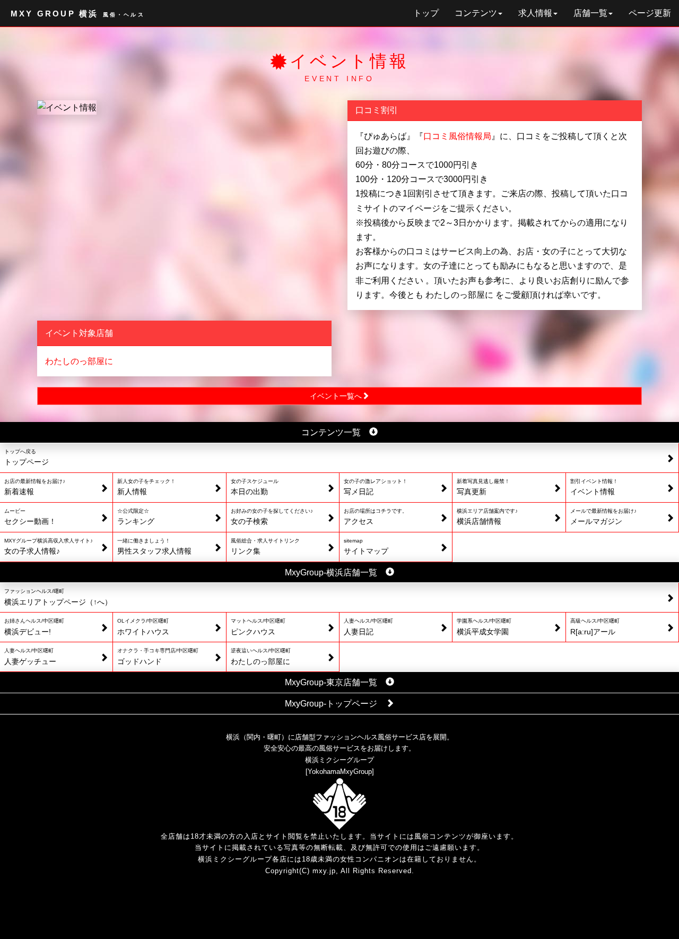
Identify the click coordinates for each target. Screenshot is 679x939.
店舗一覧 (590, 13)
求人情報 (535, 13)
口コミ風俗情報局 (457, 136)
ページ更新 (650, 13)
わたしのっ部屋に (79, 361)
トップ (426, 13)
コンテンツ (476, 13)
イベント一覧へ (336, 396)
